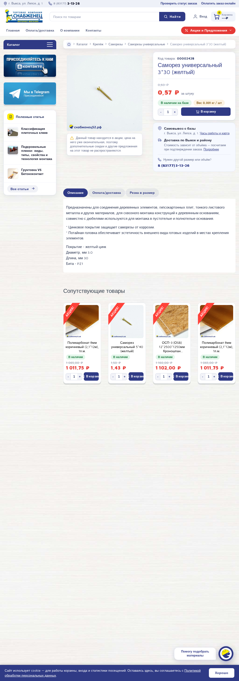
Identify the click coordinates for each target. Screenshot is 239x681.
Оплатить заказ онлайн (218, 3)
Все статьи (20, 189)
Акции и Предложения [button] (208, 30)
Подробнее (211, 149)
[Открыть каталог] (50, 45)
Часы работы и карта (214, 133)
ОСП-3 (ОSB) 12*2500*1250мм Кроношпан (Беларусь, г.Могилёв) (171, 347)
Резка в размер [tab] (142, 193)
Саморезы (116, 44)
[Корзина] (223, 16)
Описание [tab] (75, 193)
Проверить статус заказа (179, 3)
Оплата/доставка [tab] (106, 193)
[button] (200, 17)
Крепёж (98, 44)
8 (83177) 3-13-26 (173, 165)
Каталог (82, 44)
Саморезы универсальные (146, 44)
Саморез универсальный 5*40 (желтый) (127, 347)
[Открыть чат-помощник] (225, 653)
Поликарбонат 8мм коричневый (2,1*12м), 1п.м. (82, 347)
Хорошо (221, 673)
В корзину (208, 111)
